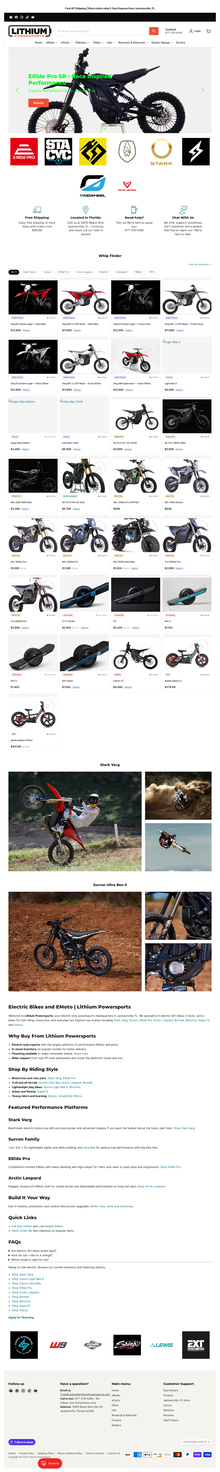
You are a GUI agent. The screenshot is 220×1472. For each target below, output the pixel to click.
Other (115, 1405)
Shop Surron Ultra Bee (26, 1283)
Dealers (116, 1425)
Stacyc (18, 1024)
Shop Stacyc (20, 1310)
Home (115, 1390)
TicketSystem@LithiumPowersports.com (85, 1394)
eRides (116, 1395)
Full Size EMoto (22, 1226)
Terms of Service (95, 1453)
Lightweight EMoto (50, 1226)
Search (12, 1453)
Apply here (81, 1053)
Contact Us (114, 1453)
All (14, 272)
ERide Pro (64, 272)
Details (38, 103)
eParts (116, 1400)
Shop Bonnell (20, 1297)
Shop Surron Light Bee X (28, 1279)
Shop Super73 (21, 1305)
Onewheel (122, 272)
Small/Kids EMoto (70, 1096)
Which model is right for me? (30, 1259)
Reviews (168, 1415)
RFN (153, 272)
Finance (116, 1420)
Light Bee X (15, 1147)
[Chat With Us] (183, 221)
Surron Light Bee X (55, 1087)
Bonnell (179, 1020)
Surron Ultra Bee (49, 1082)
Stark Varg (121, 1020)
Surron (48, 272)
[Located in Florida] (85, 221)
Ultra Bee (89, 1147)
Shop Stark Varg (184, 1128)
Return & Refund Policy (70, 1453)
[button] (195, 31)
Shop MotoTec (21, 1301)
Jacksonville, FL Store (176, 1400)
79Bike (138, 272)
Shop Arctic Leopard (151, 1186)
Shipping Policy (46, 1453)
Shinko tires (97, 1206)
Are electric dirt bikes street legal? (33, 1250)
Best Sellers (170, 1390)
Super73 (203, 1020)
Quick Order (20, 1230)
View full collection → (200, 264)
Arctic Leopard (85, 272)
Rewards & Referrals (124, 1415)
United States (194, 1441)
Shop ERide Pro (170, 1167)
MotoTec (105, 272)
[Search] (153, 31)
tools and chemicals (120, 1206)
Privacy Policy (27, 1453)
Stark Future (30, 272)
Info (114, 1410)
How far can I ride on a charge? (31, 1255)
